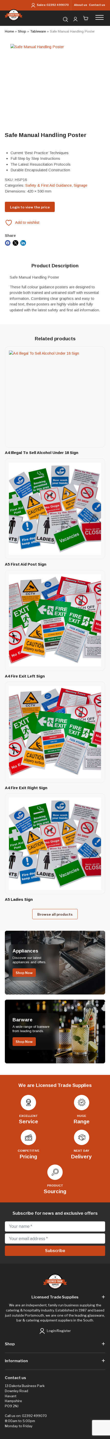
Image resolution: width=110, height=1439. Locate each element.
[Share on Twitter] (15, 242)
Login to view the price (30, 207)
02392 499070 (58, 5)
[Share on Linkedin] (23, 242)
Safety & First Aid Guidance (48, 185)
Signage (80, 185)
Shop (22, 31)
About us (80, 5)
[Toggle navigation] (100, 17)
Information (16, 1361)
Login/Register (58, 1331)
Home (9, 31)
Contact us (97, 5)
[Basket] (86, 18)
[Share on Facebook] (8, 242)
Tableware (38, 31)
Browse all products (55, 914)
